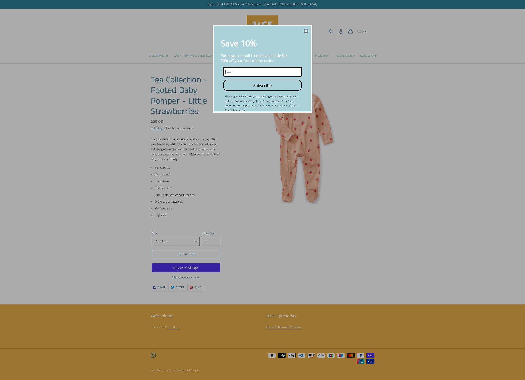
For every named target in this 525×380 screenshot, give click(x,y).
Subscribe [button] (262, 85)
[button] (306, 31)
